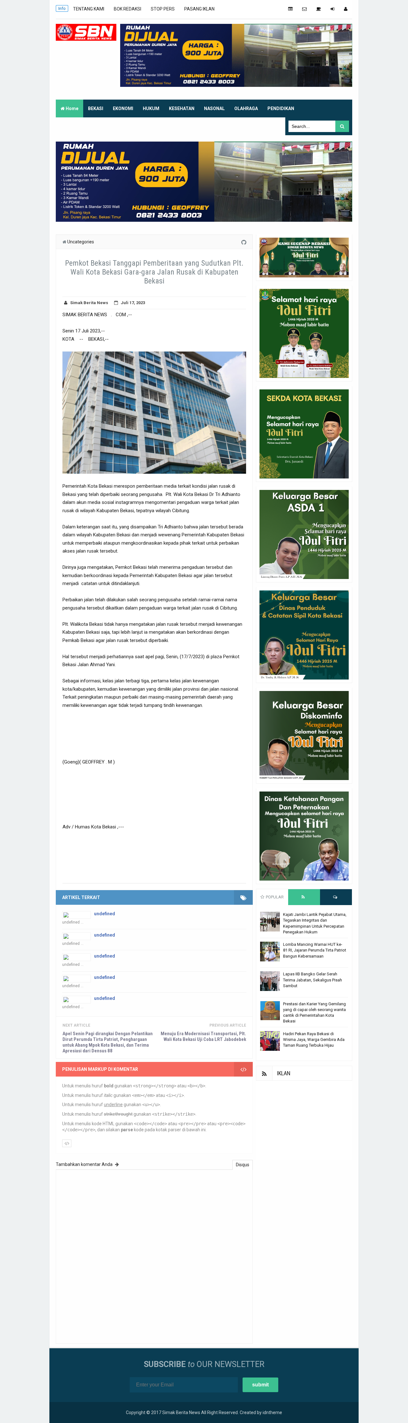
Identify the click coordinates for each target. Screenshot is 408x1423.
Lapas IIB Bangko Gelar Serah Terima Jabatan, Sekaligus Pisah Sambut (312, 980)
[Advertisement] (304, 1120)
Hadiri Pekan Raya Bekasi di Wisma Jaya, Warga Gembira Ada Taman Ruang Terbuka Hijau (314, 1039)
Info (62, 8)
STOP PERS (163, 8)
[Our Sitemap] (290, 9)
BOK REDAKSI (127, 8)
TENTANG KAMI (88, 8)
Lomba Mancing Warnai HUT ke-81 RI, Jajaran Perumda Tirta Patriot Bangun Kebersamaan (314, 950)
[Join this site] (332, 9)
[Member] (345, 9)
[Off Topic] (318, 9)
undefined (104, 913)
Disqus (242, 1164)
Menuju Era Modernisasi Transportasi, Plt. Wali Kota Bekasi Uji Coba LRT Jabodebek (203, 1036)
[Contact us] (304, 9)
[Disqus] (154, 1255)
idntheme (272, 1412)
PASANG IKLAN (199, 8)
